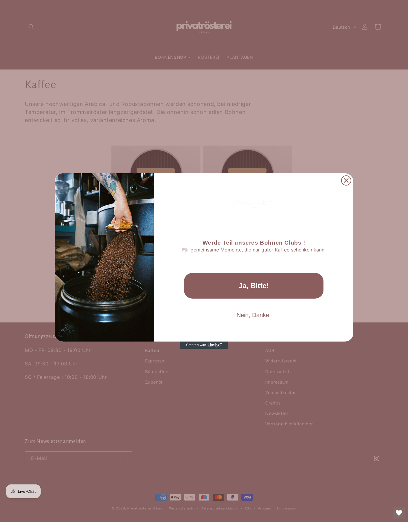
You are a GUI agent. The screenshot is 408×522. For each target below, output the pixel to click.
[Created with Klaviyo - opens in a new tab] (204, 345)
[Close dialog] (346, 180)
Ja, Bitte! (254, 286)
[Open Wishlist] (399, 513)
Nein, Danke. (254, 315)
